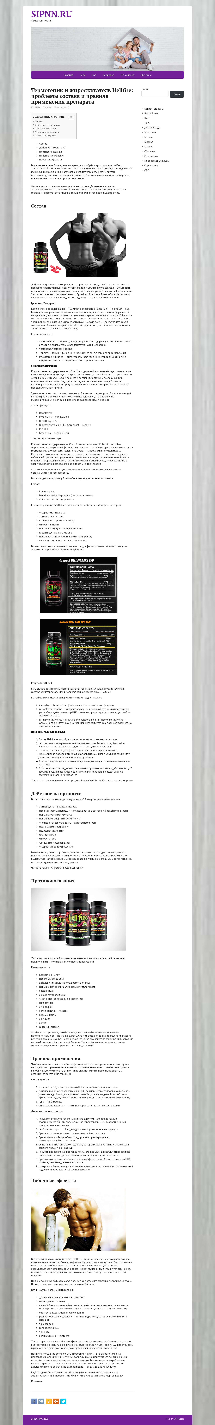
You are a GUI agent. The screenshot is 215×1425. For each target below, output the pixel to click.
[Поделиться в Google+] (56, 1401)
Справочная (151, 165)
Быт (94, 75)
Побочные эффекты (46, 135)
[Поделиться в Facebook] (34, 1401)
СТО (146, 170)
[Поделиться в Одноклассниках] (49, 1401)
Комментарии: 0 (62, 107)
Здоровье (108, 75)
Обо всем (146, 75)
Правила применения (47, 131)
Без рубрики (151, 113)
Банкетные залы (153, 108)
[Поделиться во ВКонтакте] (41, 1401)
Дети (82, 75)
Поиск (144, 89)
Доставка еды (152, 127)
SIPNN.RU (51, 14)
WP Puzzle (179, 1418)
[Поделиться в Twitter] (63, 1401)
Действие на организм (47, 124)
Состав (39, 121)
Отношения (127, 75)
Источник (36, 1381)
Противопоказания (45, 128)
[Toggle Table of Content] (70, 117)
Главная (68, 75)
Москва (148, 137)
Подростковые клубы (156, 160)
